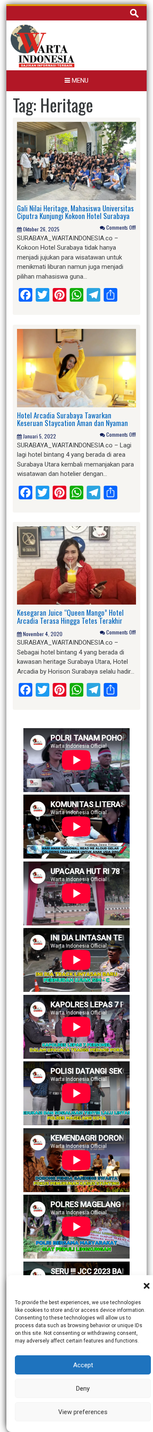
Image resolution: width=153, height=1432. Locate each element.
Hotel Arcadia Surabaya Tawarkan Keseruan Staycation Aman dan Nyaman (72, 419)
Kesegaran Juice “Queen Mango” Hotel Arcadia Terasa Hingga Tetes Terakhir (70, 616)
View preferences (83, 1412)
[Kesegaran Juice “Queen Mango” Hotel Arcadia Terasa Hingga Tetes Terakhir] (76, 565)
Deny (83, 1388)
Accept (83, 1365)
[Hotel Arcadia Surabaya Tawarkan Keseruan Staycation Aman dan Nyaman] (76, 368)
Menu (79, 80)
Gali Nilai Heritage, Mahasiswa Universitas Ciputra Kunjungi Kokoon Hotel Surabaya (75, 212)
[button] (146, 1286)
